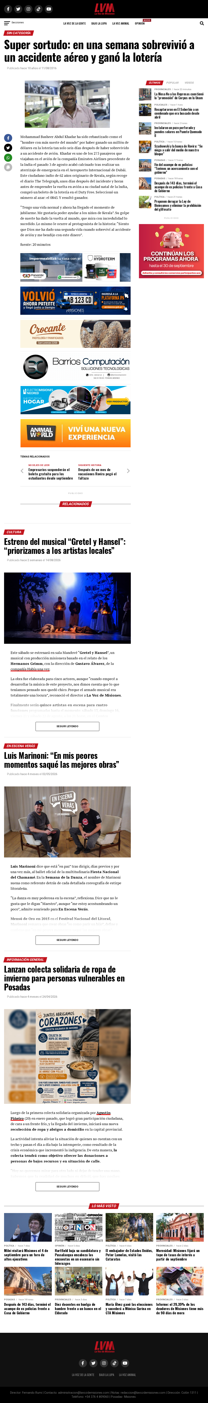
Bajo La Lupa (99, 23)
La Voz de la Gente (74, 23)
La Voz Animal (120, 23)
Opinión (141, 22)
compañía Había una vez (30, 669)
